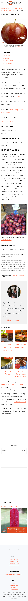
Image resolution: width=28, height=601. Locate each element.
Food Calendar (14, 589)
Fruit (7, 8)
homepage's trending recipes (12, 384)
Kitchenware (14, 587)
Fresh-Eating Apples (7, 10)
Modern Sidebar (20, 402)
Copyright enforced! (14, 563)
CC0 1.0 (20, 46)
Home (3, 8)
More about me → (14, 320)
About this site (14, 559)
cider (18, 96)
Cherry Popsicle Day (9, 506)
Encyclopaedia (14, 585)
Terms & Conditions (14, 564)
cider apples (5, 112)
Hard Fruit (14, 8)
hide (12, 52)
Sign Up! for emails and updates (14, 574)
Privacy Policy (14, 561)
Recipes (14, 583)
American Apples (18, 276)
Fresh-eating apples (16, 110)
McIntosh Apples (7, 121)
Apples (20, 8)
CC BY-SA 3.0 (6, 240)
